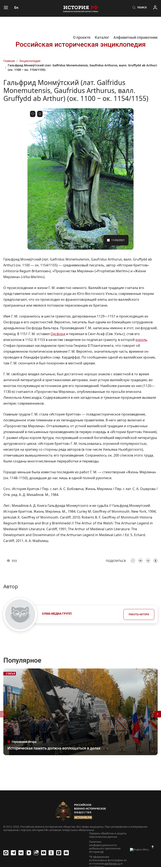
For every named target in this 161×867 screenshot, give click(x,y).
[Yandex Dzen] (58, 852)
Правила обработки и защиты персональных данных (107, 835)
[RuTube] (36, 852)
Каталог (102, 37)
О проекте (82, 37)
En (16, 7)
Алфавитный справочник (135, 37)
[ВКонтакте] (20, 852)
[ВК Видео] (28, 852)
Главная (9, 61)
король (141, 339)
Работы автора (139, 614)
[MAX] (5, 852)
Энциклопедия (29, 61)
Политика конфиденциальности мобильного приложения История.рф (105, 847)
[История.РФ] (80, 8)
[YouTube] (43, 852)
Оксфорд (58, 334)
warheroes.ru (112, 863)
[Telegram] (13, 852)
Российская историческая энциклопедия (81, 44)
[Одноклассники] (51, 852)
